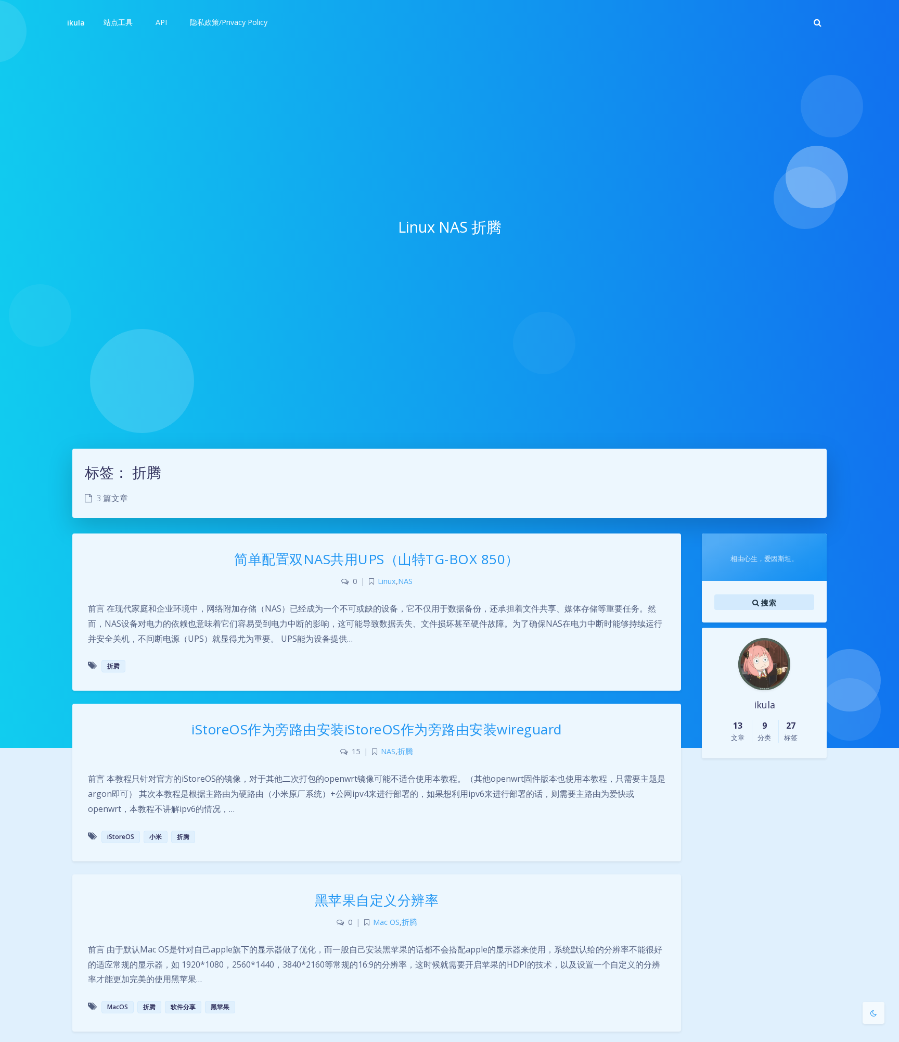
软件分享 (183, 1006)
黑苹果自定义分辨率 (377, 900)
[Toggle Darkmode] (873, 1013)
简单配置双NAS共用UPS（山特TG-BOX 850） (376, 559)
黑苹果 (220, 1006)
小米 (155, 836)
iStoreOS (120, 836)
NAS (405, 581)
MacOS (117, 1006)
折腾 (113, 666)
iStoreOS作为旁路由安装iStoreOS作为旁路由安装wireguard (376, 729)
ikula (76, 23)
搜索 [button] (767, 602)
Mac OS (386, 922)
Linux (387, 581)
